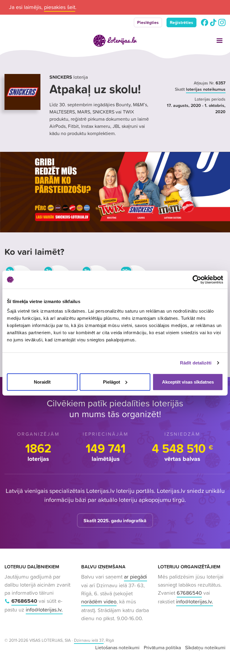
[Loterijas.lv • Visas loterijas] (115, 40)
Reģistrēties (181, 22)
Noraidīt (42, 381)
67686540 (24, 601)
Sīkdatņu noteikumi (205, 647)
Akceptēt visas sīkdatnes (188, 381)
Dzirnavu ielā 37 (89, 640)
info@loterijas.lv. (44, 610)
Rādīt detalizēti (196, 362)
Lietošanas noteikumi (117, 647)
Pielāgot (111, 381)
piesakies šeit (59, 7)
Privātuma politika (162, 647)
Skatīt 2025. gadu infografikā (115, 520)
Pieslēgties (148, 22)
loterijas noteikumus (206, 89)
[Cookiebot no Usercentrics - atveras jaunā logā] (197, 279)
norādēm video (98, 601)
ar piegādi (135, 577)
